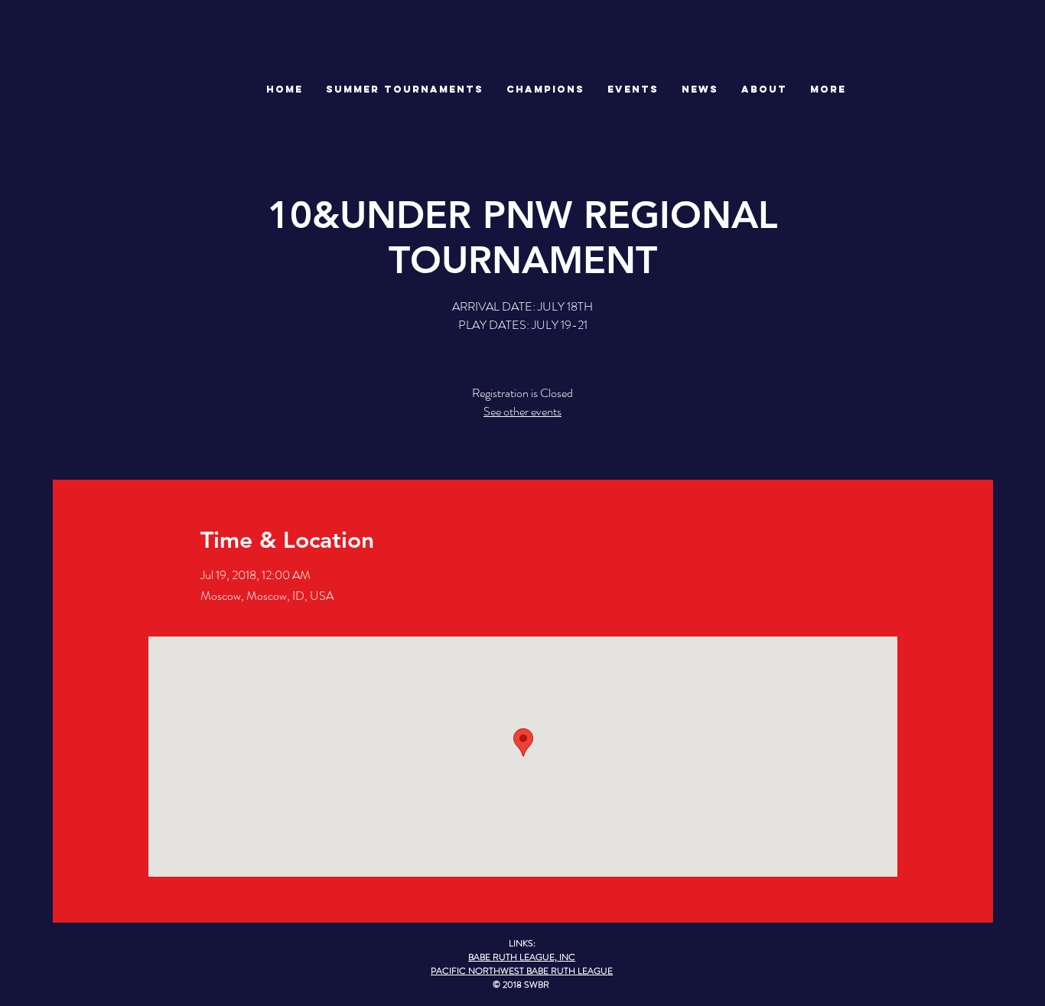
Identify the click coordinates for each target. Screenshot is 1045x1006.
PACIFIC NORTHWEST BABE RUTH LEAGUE (522, 971)
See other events (522, 411)
